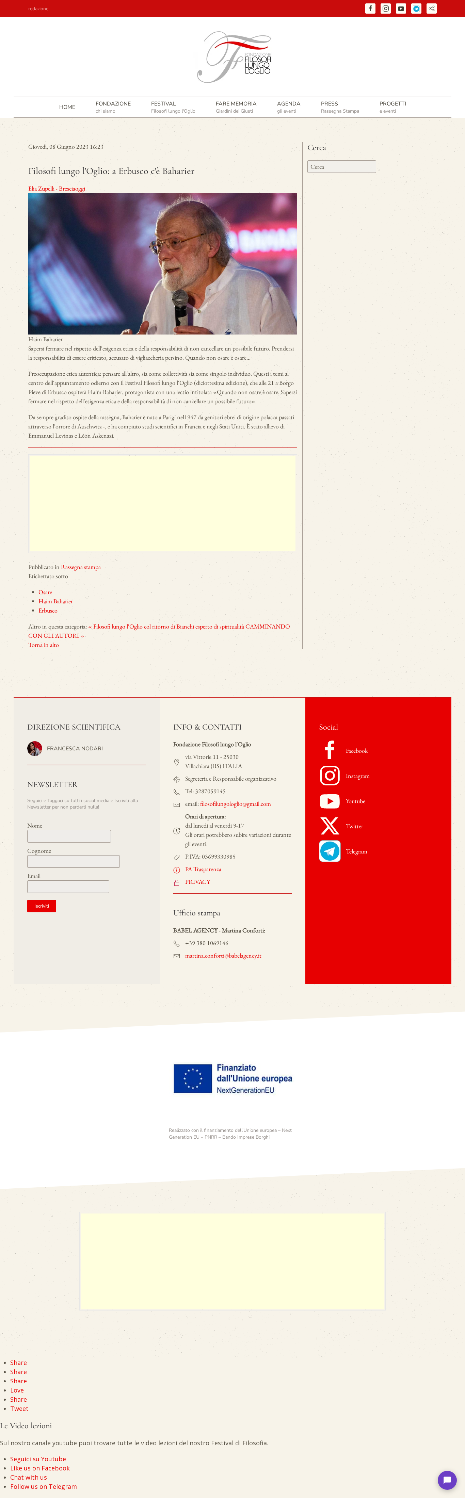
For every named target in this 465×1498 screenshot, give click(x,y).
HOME (67, 107)
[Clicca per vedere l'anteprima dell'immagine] (162, 263)
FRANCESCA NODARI (75, 748)
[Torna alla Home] (232, 57)
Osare (45, 592)
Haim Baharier (55, 601)
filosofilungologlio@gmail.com (235, 804)
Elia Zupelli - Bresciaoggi (56, 188)
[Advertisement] (162, 503)
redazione (38, 8)
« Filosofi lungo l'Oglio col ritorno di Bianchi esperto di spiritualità (166, 626)
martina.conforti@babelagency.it (223, 955)
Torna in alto (43, 645)
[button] (113, 107)
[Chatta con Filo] (447, 1480)
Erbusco (48, 610)
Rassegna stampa (81, 567)
